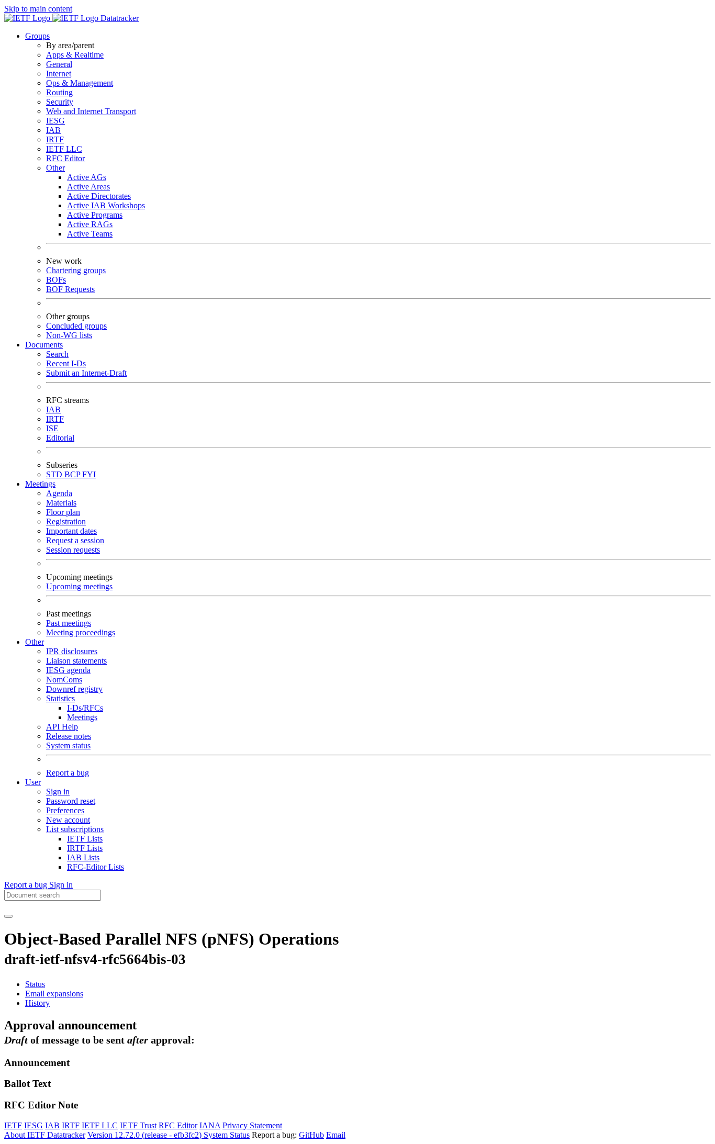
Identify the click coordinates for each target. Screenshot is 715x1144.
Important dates (71, 530)
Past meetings (68, 623)
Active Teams (90, 233)
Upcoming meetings (79, 586)
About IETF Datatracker (44, 1134)
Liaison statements (76, 660)
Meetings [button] (40, 483)
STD (55, 474)
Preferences (65, 810)
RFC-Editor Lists (95, 866)
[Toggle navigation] (8, 916)
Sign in (58, 791)
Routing (59, 92)
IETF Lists (85, 838)
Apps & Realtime (75, 54)
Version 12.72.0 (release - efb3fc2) (145, 1134)
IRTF (55, 139)
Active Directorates (99, 196)
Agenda (59, 493)
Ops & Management (79, 82)
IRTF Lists (85, 848)
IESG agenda (68, 670)
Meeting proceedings (80, 632)
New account (68, 819)
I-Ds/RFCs (85, 707)
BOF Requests (70, 289)
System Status (227, 1134)
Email (335, 1134)
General (59, 64)
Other (55, 167)
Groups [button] (37, 35)
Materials (61, 502)
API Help (62, 726)
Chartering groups (76, 270)
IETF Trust (138, 1125)
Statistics (60, 698)
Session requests (73, 549)
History (37, 1003)
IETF (13, 1125)
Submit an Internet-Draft (86, 372)
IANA (209, 1125)
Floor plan (63, 512)
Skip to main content (38, 8)
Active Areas (88, 186)
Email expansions (54, 993)
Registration (66, 521)
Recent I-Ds (66, 363)
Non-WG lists (69, 335)
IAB (53, 130)
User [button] (33, 782)
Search (57, 354)
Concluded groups (76, 325)
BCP (73, 474)
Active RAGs (90, 224)
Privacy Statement (252, 1125)
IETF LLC (64, 148)
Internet (58, 73)
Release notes (68, 736)
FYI (89, 474)
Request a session (75, 540)
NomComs (64, 679)
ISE (52, 428)
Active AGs (86, 177)
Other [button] (34, 641)
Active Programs (94, 214)
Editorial (60, 437)
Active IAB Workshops (106, 205)
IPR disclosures (71, 651)
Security (59, 101)
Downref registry (74, 689)
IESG (55, 120)
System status (68, 745)
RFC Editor (65, 158)
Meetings (82, 717)
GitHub (311, 1134)
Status (35, 984)
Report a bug (67, 772)
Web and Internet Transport (91, 111)
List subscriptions (75, 829)
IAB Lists (83, 857)
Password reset (70, 801)
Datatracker (118, 18)
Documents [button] (44, 344)
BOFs (56, 279)
